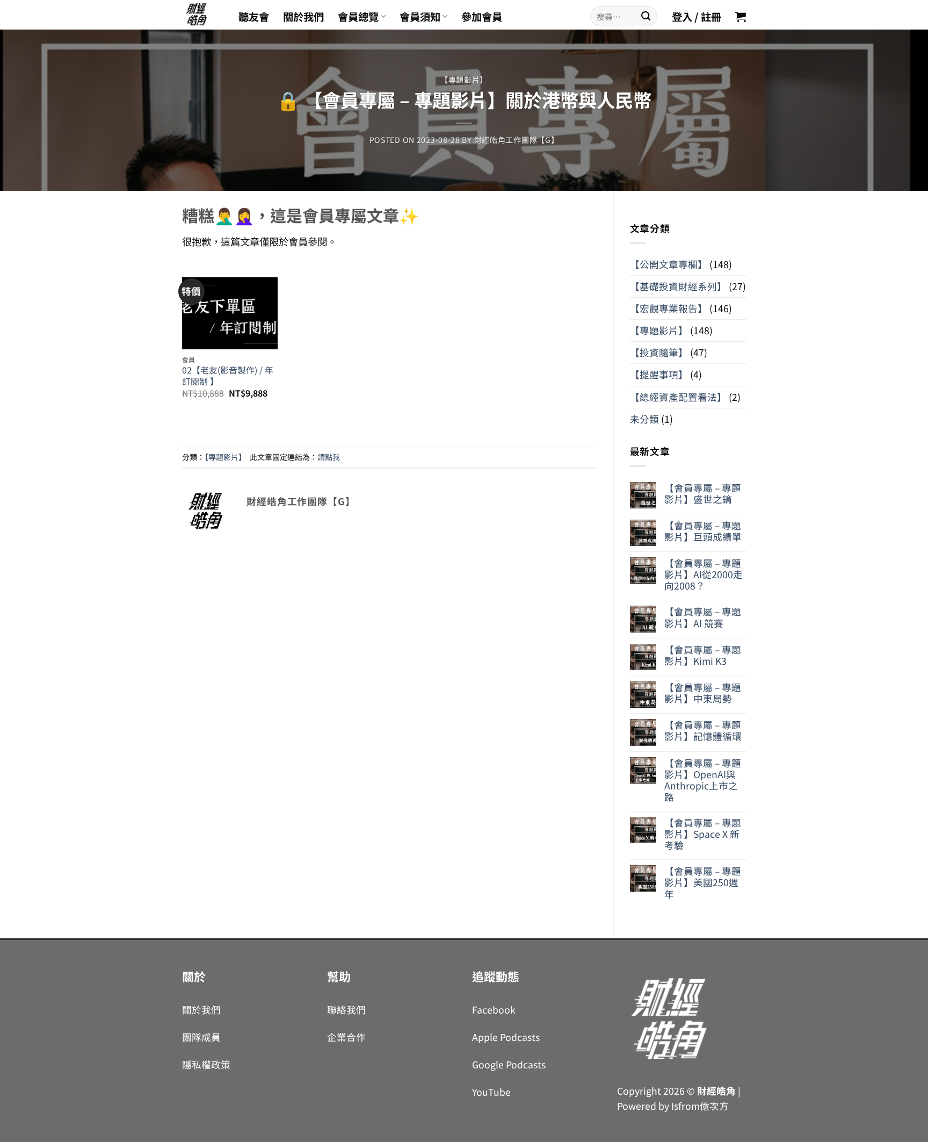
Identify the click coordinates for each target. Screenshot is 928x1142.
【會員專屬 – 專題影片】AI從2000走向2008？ (703, 574)
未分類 (644, 419)
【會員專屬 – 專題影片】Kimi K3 (702, 655)
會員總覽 (358, 16)
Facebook (494, 1009)
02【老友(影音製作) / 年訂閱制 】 (227, 376)
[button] (740, 16)
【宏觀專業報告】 (668, 308)
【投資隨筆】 (659, 352)
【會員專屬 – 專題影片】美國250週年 (702, 882)
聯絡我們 (346, 1009)
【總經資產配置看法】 (678, 397)
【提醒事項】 (659, 374)
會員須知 (420, 16)
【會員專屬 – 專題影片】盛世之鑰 (702, 493)
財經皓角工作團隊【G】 (516, 139)
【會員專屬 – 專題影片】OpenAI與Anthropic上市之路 (702, 779)
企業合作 (346, 1037)
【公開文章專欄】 (668, 264)
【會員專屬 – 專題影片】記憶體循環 (703, 730)
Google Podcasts (509, 1064)
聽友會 (253, 16)
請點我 (328, 456)
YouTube (491, 1091)
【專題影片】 (464, 79)
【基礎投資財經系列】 (678, 286)
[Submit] (646, 16)
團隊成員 (201, 1037)
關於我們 (303, 16)
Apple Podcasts (506, 1037)
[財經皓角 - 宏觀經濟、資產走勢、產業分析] (202, 15)
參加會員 (481, 16)
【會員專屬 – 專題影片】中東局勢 (702, 692)
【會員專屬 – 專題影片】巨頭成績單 (703, 531)
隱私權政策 (206, 1064)
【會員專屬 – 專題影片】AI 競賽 (702, 617)
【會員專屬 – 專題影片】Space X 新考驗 (702, 834)
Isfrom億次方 (700, 1105)
